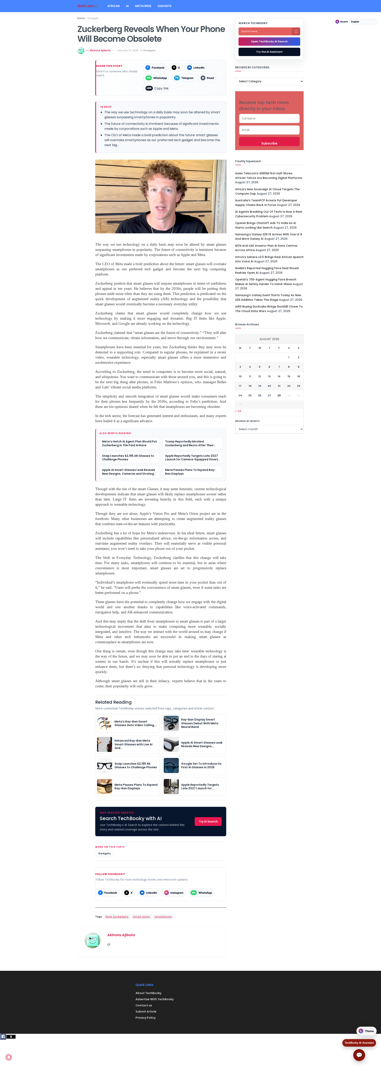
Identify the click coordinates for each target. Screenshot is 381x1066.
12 (259, 376)
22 (289, 386)
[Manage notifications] (9, 1057)
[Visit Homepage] (87, 6)
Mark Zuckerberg (117, 916)
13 (269, 376)
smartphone (163, 916)
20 (269, 386)
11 (250, 376)
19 (259, 386)
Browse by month (247, 421)
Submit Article (146, 1012)
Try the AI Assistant (269, 52)
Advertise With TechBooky (155, 999)
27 (269, 395)
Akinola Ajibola (100, 50)
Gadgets (164, 6)
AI (127, 6)
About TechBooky (148, 993)
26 (259, 395)
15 (289, 376)
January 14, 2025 (128, 50)
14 (279, 376)
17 (240, 386)
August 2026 (269, 339)
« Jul (238, 411)
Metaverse (143, 6)
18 (250, 386)
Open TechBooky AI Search (269, 41)
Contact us (144, 1005)
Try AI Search (208, 822)
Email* (269, 130)
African (113, 6)
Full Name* (269, 118)
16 (298, 376)
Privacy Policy (146, 1018)
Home (81, 18)
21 (279, 386)
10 (240, 376)
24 (240, 395)
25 (250, 395)
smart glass (141, 916)
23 (298, 386)
